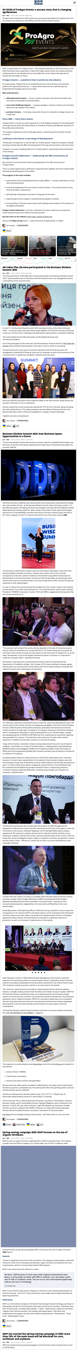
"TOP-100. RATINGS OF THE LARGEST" (19, 1013)
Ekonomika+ (38, 1064)
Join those (6, 1114)
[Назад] (4, 950)
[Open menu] (74, 3)
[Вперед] (73, 950)
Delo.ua (59, 1064)
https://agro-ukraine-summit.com (39, 217)
